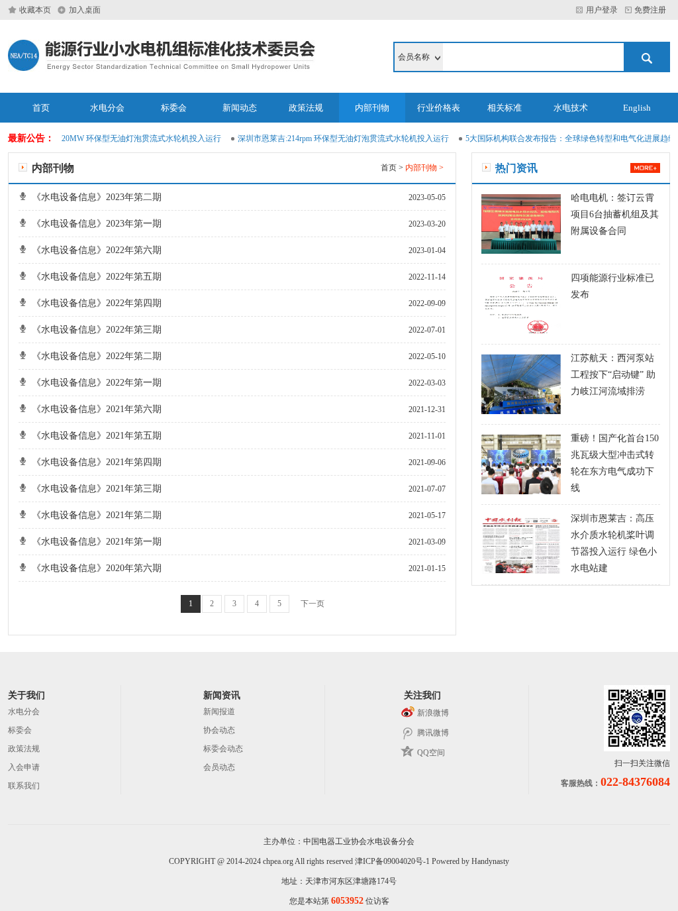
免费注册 (652, 10)
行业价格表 (438, 108)
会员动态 (219, 767)
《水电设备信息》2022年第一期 (97, 383)
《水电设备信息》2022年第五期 (97, 277)
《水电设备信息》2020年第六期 (97, 568)
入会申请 (24, 767)
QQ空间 (431, 752)
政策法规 (306, 108)
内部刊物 (372, 108)
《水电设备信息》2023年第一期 (97, 224)
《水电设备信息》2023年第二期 (97, 197)
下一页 (312, 603)
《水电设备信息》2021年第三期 (97, 489)
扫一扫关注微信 (642, 763)
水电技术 (571, 108)
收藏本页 (35, 10)
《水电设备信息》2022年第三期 (97, 330)
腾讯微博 (433, 732)
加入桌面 (85, 10)
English (637, 108)
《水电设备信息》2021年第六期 (97, 409)
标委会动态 (223, 748)
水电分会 (107, 108)
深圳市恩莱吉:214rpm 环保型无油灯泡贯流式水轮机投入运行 (336, 138)
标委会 (174, 108)
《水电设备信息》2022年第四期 (97, 303)
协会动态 (219, 730)
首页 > (393, 167)
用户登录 (602, 10)
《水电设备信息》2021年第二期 (97, 515)
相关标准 (504, 108)
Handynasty (490, 861)
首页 (41, 108)
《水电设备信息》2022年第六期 (97, 250)
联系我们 (24, 785)
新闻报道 (219, 711)
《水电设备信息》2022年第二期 (97, 356)
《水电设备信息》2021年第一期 (97, 542)
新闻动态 (239, 108)
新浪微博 (433, 713)
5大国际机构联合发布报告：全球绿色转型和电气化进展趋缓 (564, 138)
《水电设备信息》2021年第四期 (97, 462)
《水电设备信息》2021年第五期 (97, 436)
